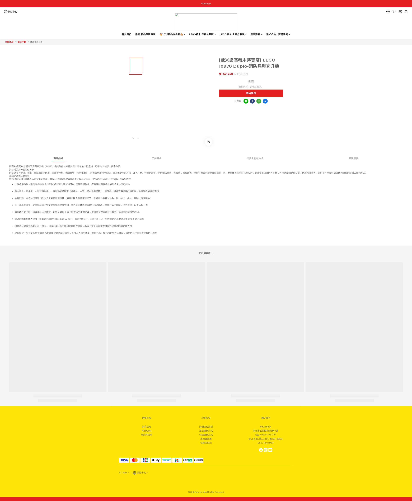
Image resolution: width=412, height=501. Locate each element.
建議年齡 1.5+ (37, 42)
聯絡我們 (251, 93)
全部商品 (9, 42)
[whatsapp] (258, 101)
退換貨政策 (206, 438)
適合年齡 (22, 42)
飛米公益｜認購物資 (277, 34)
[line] (245, 101)
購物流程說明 (206, 426)
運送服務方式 (206, 430)
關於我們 (126, 34)
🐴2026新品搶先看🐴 (171, 34)
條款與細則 (146, 434)
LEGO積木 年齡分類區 (201, 34)
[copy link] (265, 101)
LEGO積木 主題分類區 (232, 34)
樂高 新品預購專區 (145, 34)
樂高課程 (255, 34)
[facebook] (252, 101)
